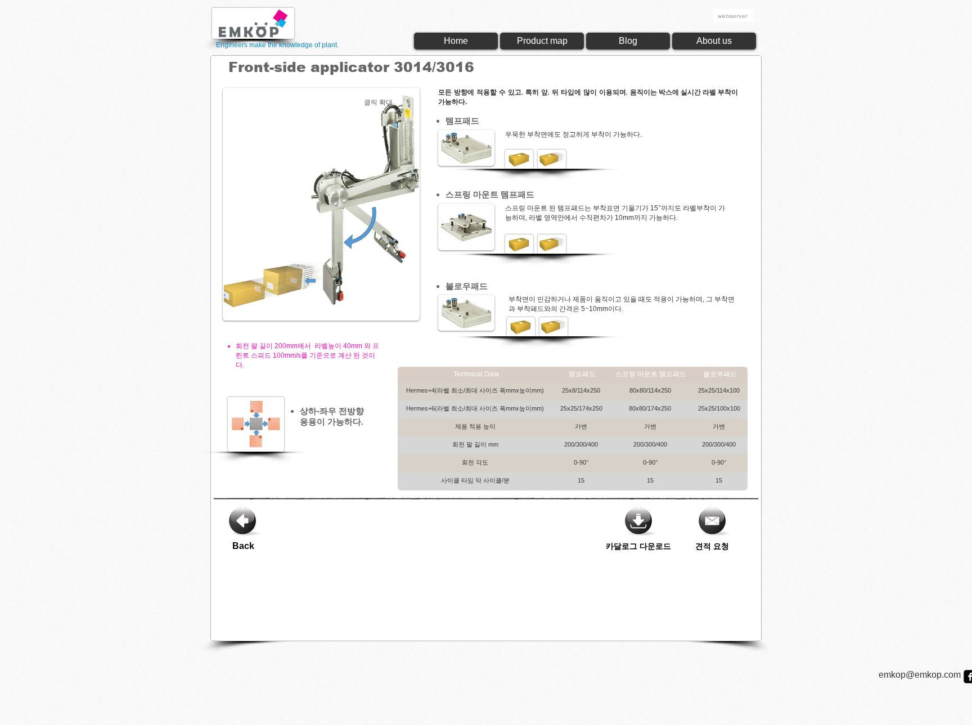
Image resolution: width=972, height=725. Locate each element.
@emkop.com (933, 674)
